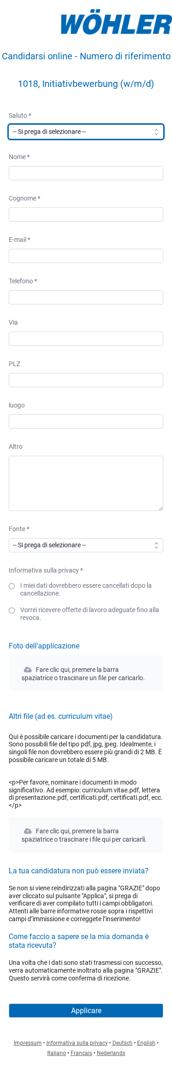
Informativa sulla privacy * (46, 570)
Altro (15, 446)
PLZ (14, 363)
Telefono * (23, 281)
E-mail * (19, 239)
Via (13, 322)
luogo (17, 405)
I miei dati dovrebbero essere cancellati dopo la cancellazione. (86, 589)
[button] (86, 673)
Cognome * (24, 198)
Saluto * (20, 115)
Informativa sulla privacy (77, 1043)
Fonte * (19, 529)
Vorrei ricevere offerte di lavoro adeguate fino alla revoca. (89, 613)
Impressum (28, 1043)
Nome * (19, 157)
